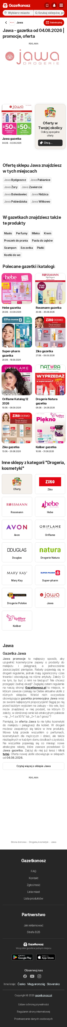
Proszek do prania (16, 240)
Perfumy (21, 233)
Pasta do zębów (42, 240)
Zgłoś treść (33, 885)
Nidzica (39, 194)
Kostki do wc (12, 255)
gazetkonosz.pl (43, 995)
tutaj (6, 754)
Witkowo (40, 201)
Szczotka (27, 248)
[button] (54, 5)
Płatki (40, 248)
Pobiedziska (15, 201)
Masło (8, 233)
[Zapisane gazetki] (47, 5)
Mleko (36, 233)
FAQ (33, 871)
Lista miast (33, 892)
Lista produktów (33, 898)
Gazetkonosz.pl (35, 687)
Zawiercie (32, 187)
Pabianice (40, 180)
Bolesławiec (15, 194)
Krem (47, 233)
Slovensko (53, 984)
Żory (10, 187)
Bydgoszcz (15, 180)
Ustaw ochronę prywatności (33, 1004)
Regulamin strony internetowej (33, 1011)
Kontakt (33, 878)
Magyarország (36, 984)
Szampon (10, 248)
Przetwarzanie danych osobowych (33, 1018)
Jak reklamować (33, 925)
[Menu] (61, 5)
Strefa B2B (33, 932)
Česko (21, 984)
